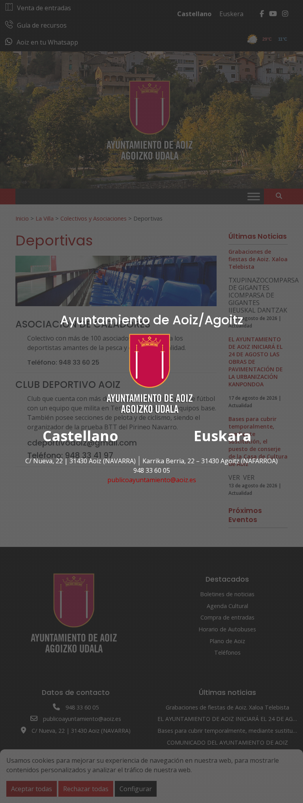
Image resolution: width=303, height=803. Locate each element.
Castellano (80, 435)
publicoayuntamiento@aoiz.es (151, 479)
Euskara (222, 435)
